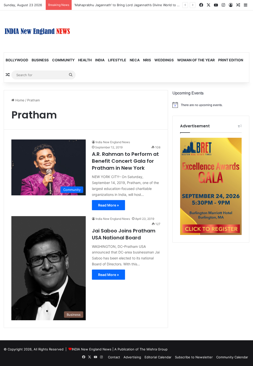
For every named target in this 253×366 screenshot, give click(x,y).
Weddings (164, 60)
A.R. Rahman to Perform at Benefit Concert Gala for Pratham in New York (125, 161)
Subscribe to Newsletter (194, 357)
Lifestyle (117, 60)
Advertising (132, 357)
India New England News (113, 142)
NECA (135, 60)
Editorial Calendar (158, 357)
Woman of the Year (196, 60)
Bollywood (17, 60)
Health (85, 60)
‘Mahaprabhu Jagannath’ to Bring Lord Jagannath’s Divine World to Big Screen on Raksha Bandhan (149, 5)
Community (63, 60)
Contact (114, 357)
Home (19, 100)
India (100, 60)
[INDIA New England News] (37, 31)
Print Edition (230, 60)
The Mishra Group (154, 349)
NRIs (147, 60)
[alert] (210, 105)
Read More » (108, 205)
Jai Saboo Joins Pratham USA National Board (123, 234)
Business (40, 60)
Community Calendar (232, 357)
